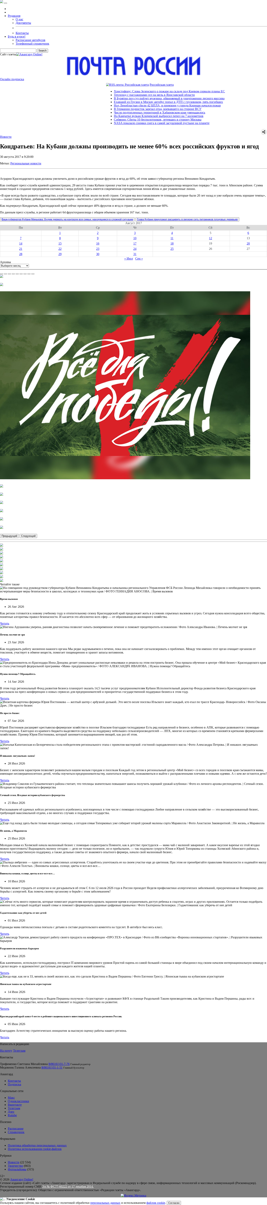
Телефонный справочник (32, 43)
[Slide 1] (1, 273)
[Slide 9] (32, 273)
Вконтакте (15, 1104)
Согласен (173, 1202)
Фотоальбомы (17, 1169)
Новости (6, 136)
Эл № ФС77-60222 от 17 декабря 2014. (68, 1186)
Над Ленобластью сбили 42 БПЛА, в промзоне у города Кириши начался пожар (140, 105)
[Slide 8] (28, 273)
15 (60, 243)
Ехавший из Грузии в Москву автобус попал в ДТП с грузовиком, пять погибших (141, 102)
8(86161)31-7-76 (59, 1064)
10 (134, 238)
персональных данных (105, 1202)
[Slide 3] (9, 273)
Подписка (14, 1084)
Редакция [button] (14, 15)
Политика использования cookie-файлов (35, 1149)
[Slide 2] (5, 273)
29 (60, 254)
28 (20, 254)
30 (97, 254)
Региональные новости (25, 163)
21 (20, 248)
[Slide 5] (17, 273)
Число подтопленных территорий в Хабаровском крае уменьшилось (132, 112)
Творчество (15, 1165)
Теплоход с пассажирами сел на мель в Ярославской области (127, 95)
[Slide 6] (21, 273)
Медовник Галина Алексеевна (20, 1067)
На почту (6, 1050)
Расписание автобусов (30, 40)
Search (43, 50)
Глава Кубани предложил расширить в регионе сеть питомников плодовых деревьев (187, 219)
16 (97, 243)
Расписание (15, 1128)
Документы (23, 22)
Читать (4, 623)
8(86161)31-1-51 (52, 1067)
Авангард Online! (21, 1179)
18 (172, 243)
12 (210, 238)
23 (97, 248)
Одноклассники (18, 1101)
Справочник (16, 1132)
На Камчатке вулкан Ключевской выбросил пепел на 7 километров (132, 116)
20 (248, 243)
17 (134, 243)
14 (20, 243)
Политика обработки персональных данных (37, 1145)
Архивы (5, 262)
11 (171, 238)
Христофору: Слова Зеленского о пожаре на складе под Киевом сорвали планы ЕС (142, 91)
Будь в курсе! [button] (16, 36)
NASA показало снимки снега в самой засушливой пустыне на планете (135, 123)
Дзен (11, 1111)
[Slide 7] (25, 273)
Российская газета (135, 84)
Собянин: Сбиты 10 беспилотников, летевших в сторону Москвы (131, 119)
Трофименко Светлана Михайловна (24, 1064)
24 (134, 248)
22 (60, 248)
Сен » (139, 258)
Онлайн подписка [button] (12, 79)
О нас (19, 19)
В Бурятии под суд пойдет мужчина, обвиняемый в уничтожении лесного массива (142, 98)
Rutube (12, 1115)
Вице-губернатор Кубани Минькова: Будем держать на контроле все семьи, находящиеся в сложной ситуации (67, 219)
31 (134, 254)
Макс (11, 1097)
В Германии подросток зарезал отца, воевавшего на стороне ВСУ (131, 109)
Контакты (22, 33)
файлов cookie (155, 1202)
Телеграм (19, 1050)
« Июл (128, 258)
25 (172, 248)
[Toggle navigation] (5, 3)
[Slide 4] (13, 273)
